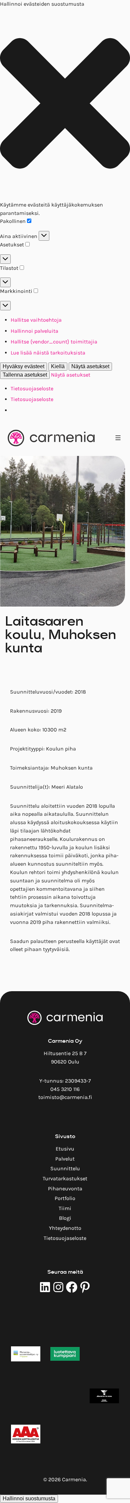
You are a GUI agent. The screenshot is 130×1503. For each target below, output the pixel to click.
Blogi (65, 1218)
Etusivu (65, 1148)
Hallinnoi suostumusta (29, 1498)
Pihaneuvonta (65, 1188)
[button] (65, 104)
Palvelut (65, 1159)
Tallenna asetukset (25, 375)
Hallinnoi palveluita (34, 331)
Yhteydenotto (65, 1228)
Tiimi (65, 1208)
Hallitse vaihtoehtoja (36, 320)
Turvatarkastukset (65, 1178)
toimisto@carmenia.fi (65, 1097)
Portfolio (65, 1198)
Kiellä (58, 366)
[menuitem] (65, 1149)
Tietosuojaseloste (32, 388)
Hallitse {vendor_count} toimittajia (54, 341)
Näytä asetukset (90, 366)
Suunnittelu (65, 1168)
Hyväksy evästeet (23, 366)
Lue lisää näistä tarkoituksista (48, 352)
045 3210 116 (65, 1089)
